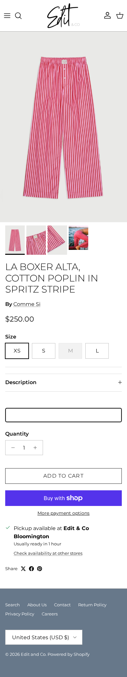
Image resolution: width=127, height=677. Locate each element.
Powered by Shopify (69, 654)
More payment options (63, 513)
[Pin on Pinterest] (39, 568)
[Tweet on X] (23, 568)
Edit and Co (33, 654)
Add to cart (63, 476)
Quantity (17, 434)
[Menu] (7, 15)
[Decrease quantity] (11, 447)
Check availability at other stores (48, 553)
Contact (62, 604)
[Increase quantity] (37, 447)
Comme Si (26, 304)
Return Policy (92, 604)
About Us (37, 604)
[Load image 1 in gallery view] (63, 127)
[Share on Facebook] (31, 568)
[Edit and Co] (63, 15)
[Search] (21, 15)
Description (20, 382)
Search (12, 604)
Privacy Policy (19, 613)
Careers (50, 613)
